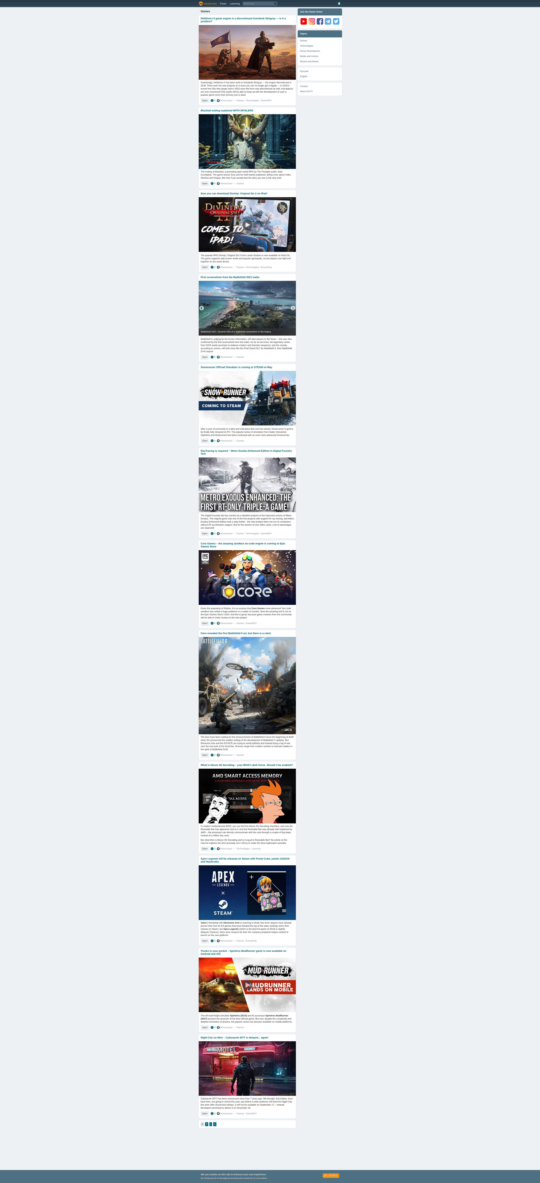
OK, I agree (331, 1175)
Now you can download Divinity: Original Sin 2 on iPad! (234, 193)
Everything (266, 267)
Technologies (252, 100)
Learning (235, 3)
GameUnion (210, 3)
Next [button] (293, 308)
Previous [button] (202, 308)
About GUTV (306, 91)
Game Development (310, 51)
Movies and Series (309, 61)
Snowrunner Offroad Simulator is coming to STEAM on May (236, 367)
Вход (339, 4)
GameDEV (266, 100)
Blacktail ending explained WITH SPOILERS (227, 110)
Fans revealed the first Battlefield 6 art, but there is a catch (236, 633)
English (303, 76)
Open (205, 100)
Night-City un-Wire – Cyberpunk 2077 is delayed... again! (234, 1037)
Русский (304, 71)
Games (240, 100)
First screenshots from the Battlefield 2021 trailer (230, 277)
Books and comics (309, 56)
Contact (304, 86)
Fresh (223, 3)
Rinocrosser (226, 100)
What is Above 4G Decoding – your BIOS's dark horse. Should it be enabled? (247, 765)
